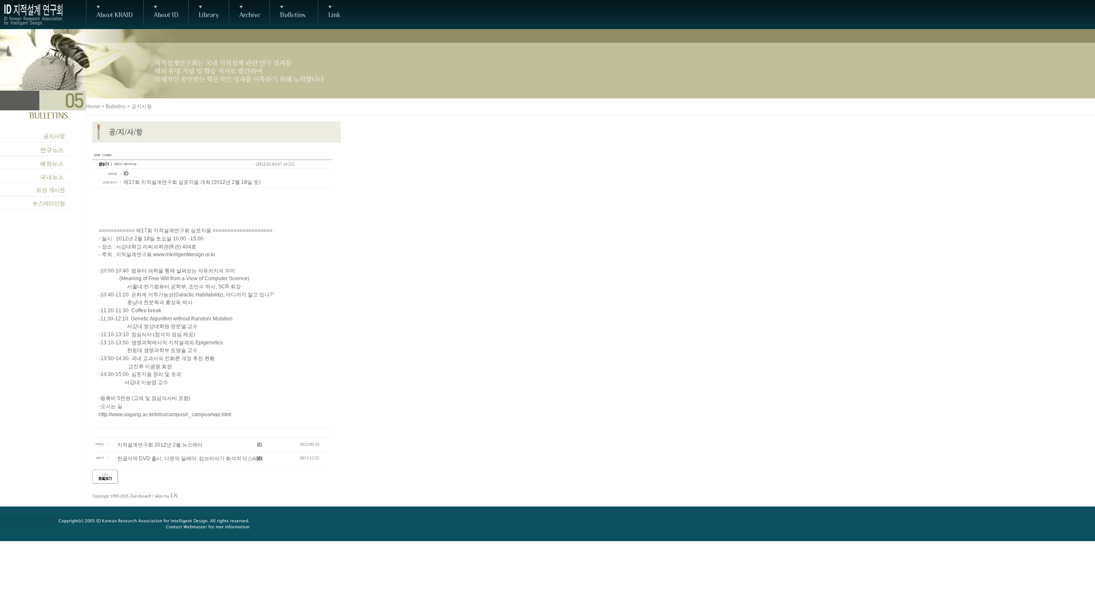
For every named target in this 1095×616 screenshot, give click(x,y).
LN (174, 496)
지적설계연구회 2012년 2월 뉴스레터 (160, 445)
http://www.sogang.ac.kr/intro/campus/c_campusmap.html (165, 415)
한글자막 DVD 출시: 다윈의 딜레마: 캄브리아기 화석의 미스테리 (190, 459)
